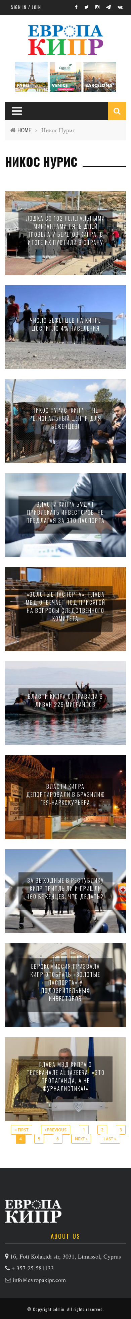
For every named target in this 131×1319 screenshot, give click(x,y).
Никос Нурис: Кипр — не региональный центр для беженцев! (65, 418)
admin (58, 1309)
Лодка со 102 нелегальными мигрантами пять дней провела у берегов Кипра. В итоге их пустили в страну (65, 230)
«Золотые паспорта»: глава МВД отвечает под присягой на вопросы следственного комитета (65, 606)
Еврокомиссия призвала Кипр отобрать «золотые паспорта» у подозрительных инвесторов (65, 982)
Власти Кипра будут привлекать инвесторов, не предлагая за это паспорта (66, 512)
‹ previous (56, 1130)
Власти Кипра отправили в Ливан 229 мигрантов (65, 700)
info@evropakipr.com (39, 1280)
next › (81, 1139)
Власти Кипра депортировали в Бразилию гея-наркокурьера (65, 794)
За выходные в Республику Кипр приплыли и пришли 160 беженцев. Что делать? (65, 888)
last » (110, 1139)
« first (21, 1130)
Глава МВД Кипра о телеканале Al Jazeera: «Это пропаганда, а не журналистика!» (66, 1076)
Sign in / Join (26, 7)
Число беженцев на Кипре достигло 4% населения (65, 324)
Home (24, 130)
